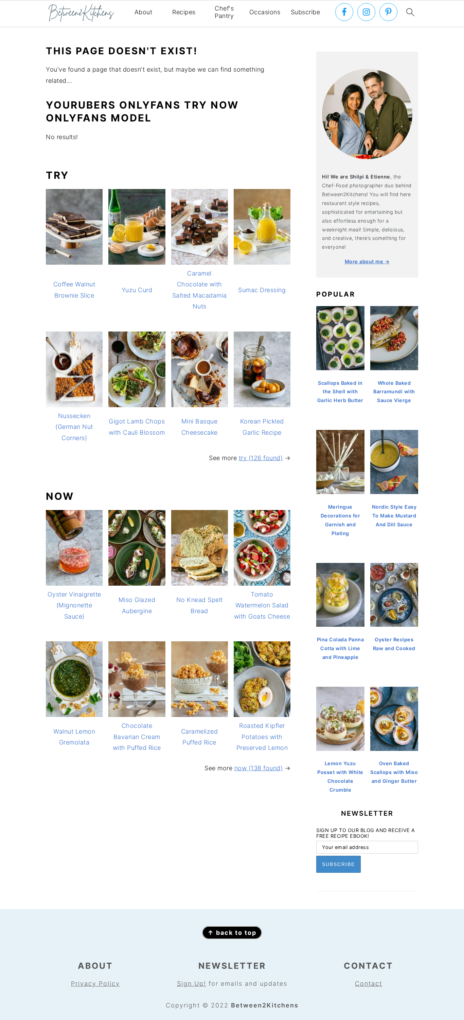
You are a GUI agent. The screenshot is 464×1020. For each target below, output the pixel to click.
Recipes (184, 12)
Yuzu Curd (137, 290)
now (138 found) (258, 768)
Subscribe (305, 12)
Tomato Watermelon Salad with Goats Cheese (262, 605)
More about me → (367, 261)
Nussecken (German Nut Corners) (74, 426)
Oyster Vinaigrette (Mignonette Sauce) (74, 605)
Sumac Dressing (262, 290)
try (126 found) (261, 457)
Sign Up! (191, 983)
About (144, 12)
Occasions (265, 12)
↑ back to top (232, 932)
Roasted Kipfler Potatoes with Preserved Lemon (262, 736)
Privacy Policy (95, 983)
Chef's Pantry (224, 12)
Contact (368, 983)
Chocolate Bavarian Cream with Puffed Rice (137, 736)
